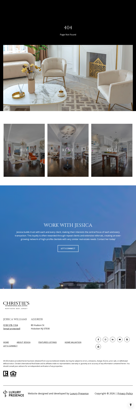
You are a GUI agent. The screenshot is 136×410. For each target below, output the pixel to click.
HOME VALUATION (73, 342)
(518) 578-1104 (10, 325)
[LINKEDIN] (112, 339)
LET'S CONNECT (10, 346)
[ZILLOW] (98, 346)
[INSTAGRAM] (105, 339)
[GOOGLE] (127, 339)
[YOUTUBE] (119, 339)
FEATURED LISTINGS (47, 342)
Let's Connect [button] (68, 248)
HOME (6, 342)
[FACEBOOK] (98, 339)
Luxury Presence (79, 393)
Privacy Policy (125, 393)
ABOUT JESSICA (23, 342)
